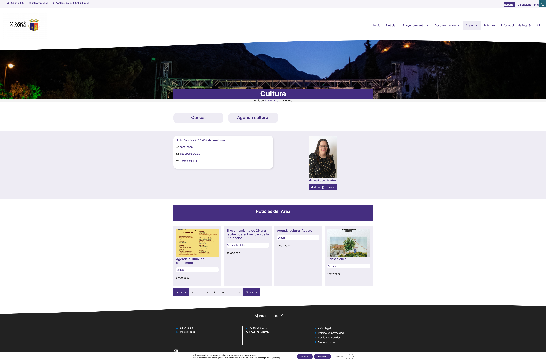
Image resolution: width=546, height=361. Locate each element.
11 (230, 292)
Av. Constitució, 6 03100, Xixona (72, 3)
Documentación (445, 25)
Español (509, 4)
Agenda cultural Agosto (294, 230)
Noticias (391, 25)
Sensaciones (337, 259)
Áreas (470, 25)
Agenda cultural (253, 117)
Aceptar (304, 356)
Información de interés (516, 25)
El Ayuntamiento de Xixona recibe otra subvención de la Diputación (248, 234)
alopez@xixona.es (325, 187)
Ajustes (339, 356)
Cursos (198, 117)
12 (238, 292)
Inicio (376, 25)
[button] (539, 25)
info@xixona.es (40, 3)
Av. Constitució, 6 (258, 328)
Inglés (538, 4)
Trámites (490, 25)
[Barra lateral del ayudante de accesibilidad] (542, 3)
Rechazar (322, 356)
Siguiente (251, 292)
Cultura (180, 269)
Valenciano (524, 4)
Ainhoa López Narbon (322, 180)
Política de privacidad (331, 332)
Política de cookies (329, 337)
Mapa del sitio (326, 342)
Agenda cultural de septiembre (190, 260)
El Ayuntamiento (414, 25)
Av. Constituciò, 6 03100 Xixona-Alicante (202, 140)
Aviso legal (324, 328)
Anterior (181, 292)
